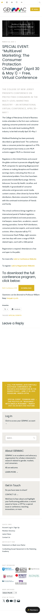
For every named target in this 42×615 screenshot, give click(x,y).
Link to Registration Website (23, 266)
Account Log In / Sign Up (10, 527)
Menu (36, 9)
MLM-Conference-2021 (9, 288)
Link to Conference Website (25, 259)
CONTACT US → (11, 494)
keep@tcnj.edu (12, 298)
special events (15, 315)
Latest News (6, 534)
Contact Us (6, 537)
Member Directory (8, 531)
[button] (7, 569)
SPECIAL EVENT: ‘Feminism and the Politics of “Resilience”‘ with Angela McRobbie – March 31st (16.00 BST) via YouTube (20, 402)
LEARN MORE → (11, 472)
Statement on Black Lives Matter (13, 545)
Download (26, 288)
